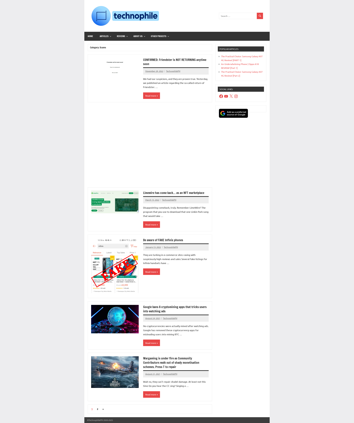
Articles (104, 36)
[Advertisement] (150, 146)
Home (90, 36)
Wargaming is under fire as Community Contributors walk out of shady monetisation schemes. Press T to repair (171, 362)
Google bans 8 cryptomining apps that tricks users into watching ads (175, 309)
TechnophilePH (173, 71)
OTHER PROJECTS (158, 36)
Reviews (121, 36)
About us (138, 36)
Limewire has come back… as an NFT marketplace (173, 193)
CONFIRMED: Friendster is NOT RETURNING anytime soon (174, 62)
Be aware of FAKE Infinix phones (163, 240)
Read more (150, 95)
